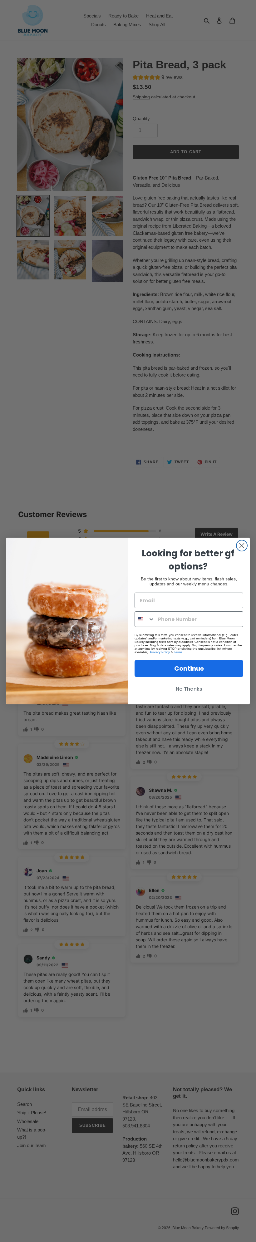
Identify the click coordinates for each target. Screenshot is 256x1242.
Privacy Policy (160, 652)
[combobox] (145, 619)
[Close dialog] (241, 545)
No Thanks (189, 688)
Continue (189, 668)
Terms (178, 652)
